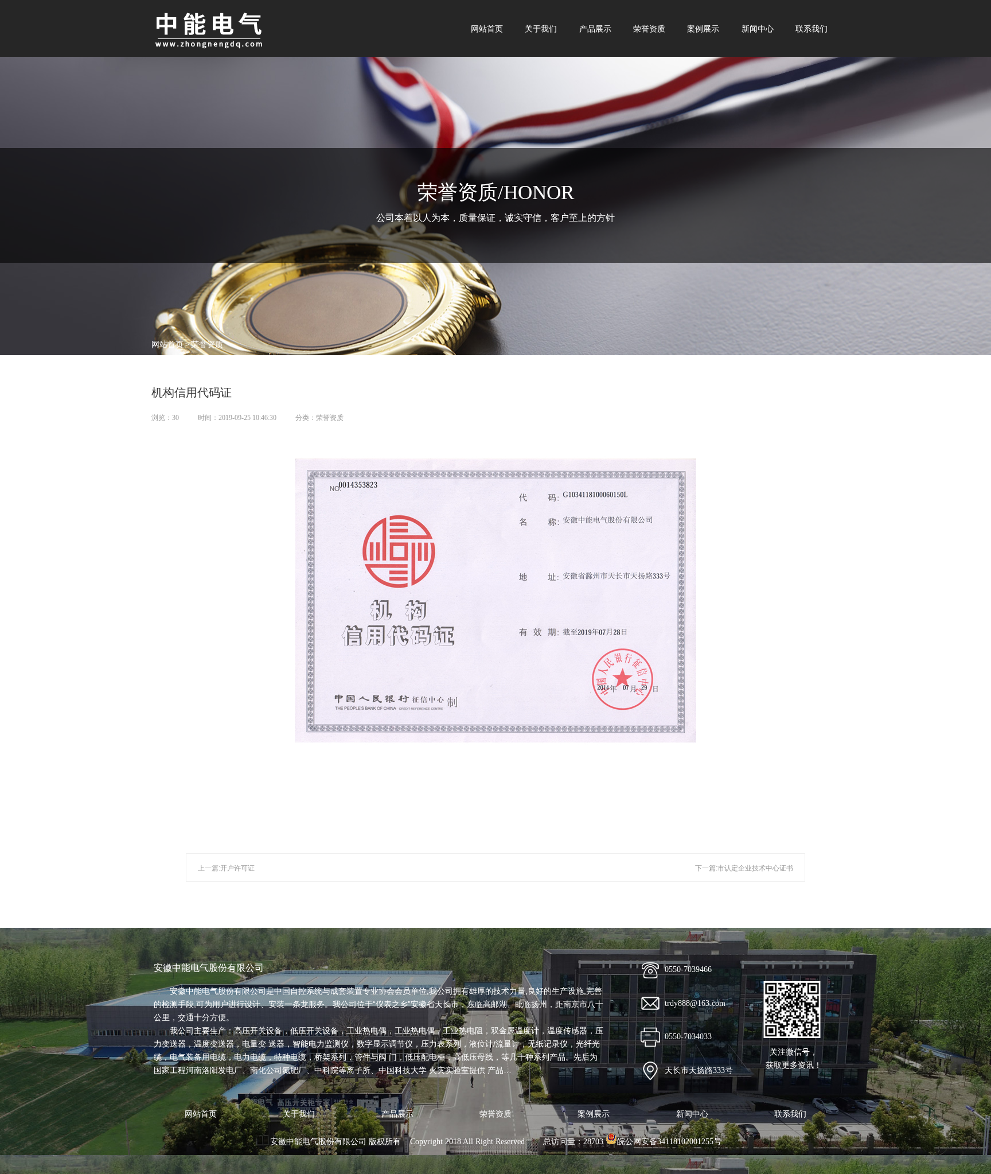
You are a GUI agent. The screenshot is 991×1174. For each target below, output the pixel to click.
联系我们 (811, 28)
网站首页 (487, 28)
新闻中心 (758, 28)
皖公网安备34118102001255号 (669, 1141)
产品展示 (595, 28)
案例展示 (703, 28)
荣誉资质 (649, 28)
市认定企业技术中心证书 (755, 868)
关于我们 (541, 28)
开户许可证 (237, 868)
